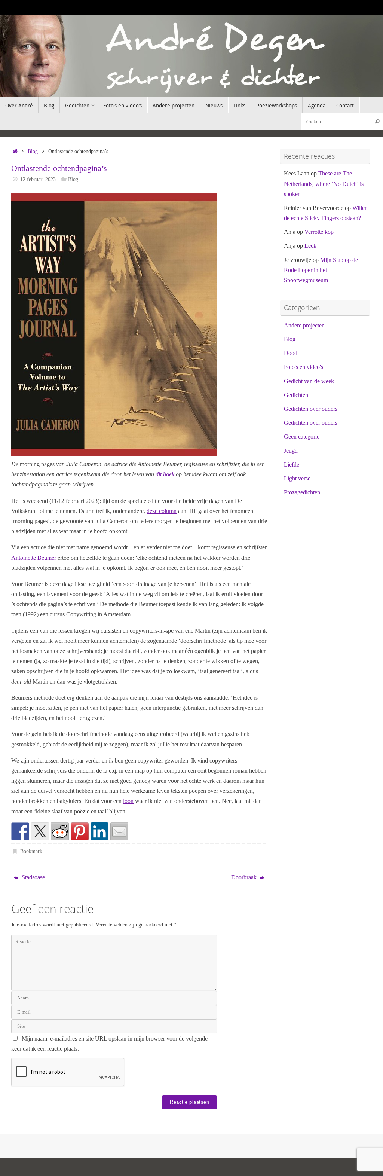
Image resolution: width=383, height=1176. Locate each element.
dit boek (165, 474)
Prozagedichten (302, 492)
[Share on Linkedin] (99, 831)
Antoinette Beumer (33, 558)
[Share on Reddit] (60, 831)
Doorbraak (244, 877)
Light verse (297, 478)
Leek (310, 245)
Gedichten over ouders (310, 409)
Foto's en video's (303, 367)
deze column (162, 511)
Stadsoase (32, 877)
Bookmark (31, 851)
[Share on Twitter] (40, 831)
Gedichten (296, 395)
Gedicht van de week (309, 381)
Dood (290, 353)
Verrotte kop (319, 232)
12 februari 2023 (38, 179)
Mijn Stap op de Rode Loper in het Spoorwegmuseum (321, 270)
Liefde (291, 464)
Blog (33, 151)
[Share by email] (119, 831)
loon (128, 801)
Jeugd (291, 451)
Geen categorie (301, 436)
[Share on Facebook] (20, 831)
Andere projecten (304, 325)
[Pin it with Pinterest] (80, 831)
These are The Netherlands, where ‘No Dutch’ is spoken (324, 183)
